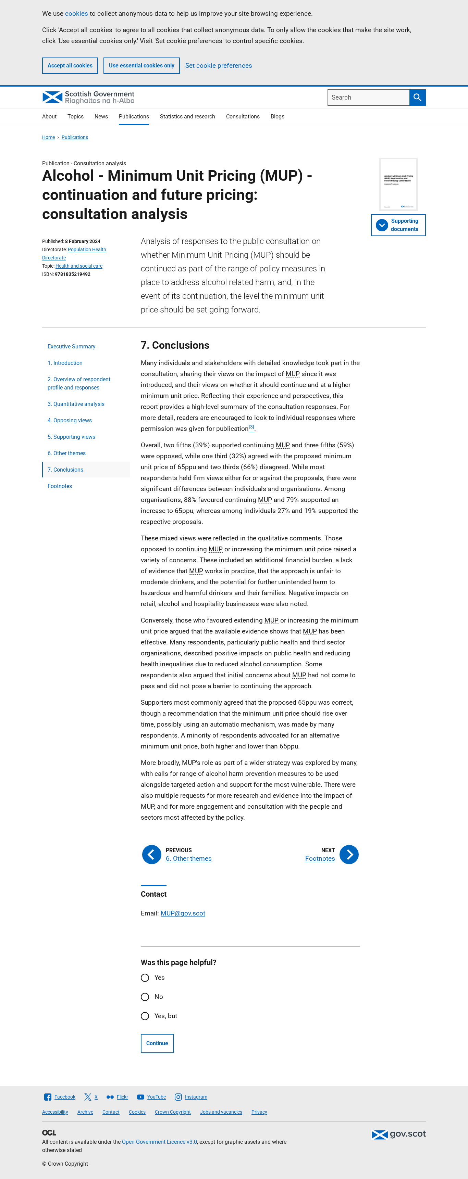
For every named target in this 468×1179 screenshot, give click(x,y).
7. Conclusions (65, 469)
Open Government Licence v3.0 (159, 1142)
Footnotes (60, 486)
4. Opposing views (70, 420)
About (49, 116)
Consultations (243, 116)
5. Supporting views (71, 437)
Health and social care (79, 266)
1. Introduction (65, 363)
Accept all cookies (70, 65)
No (159, 997)
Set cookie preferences (218, 65)
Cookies (137, 1112)
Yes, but (166, 1016)
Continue (157, 1043)
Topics (75, 116)
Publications (134, 116)
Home (48, 137)
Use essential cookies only (141, 65)
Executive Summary (72, 346)
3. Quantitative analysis (76, 404)
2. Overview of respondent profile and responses (79, 383)
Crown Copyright (173, 1112)
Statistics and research (187, 116)
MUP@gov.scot (183, 913)
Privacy (259, 1112)
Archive (85, 1112)
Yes (160, 978)
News (101, 116)
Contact (111, 1112)
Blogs (277, 116)
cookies (76, 13)
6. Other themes (67, 453)
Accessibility (55, 1112)
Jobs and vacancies (221, 1112)
